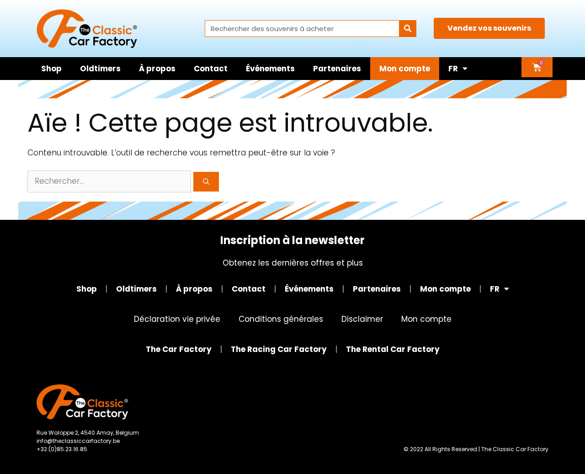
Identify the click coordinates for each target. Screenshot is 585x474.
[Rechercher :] (110, 181)
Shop (51, 68)
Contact (211, 68)
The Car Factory (179, 349)
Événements (270, 68)
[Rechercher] (407, 29)
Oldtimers (100, 68)
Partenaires (337, 68)
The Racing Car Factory (279, 349)
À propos (157, 68)
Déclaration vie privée (177, 319)
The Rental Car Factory (393, 349)
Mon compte (404, 68)
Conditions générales (281, 319)
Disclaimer (362, 319)
